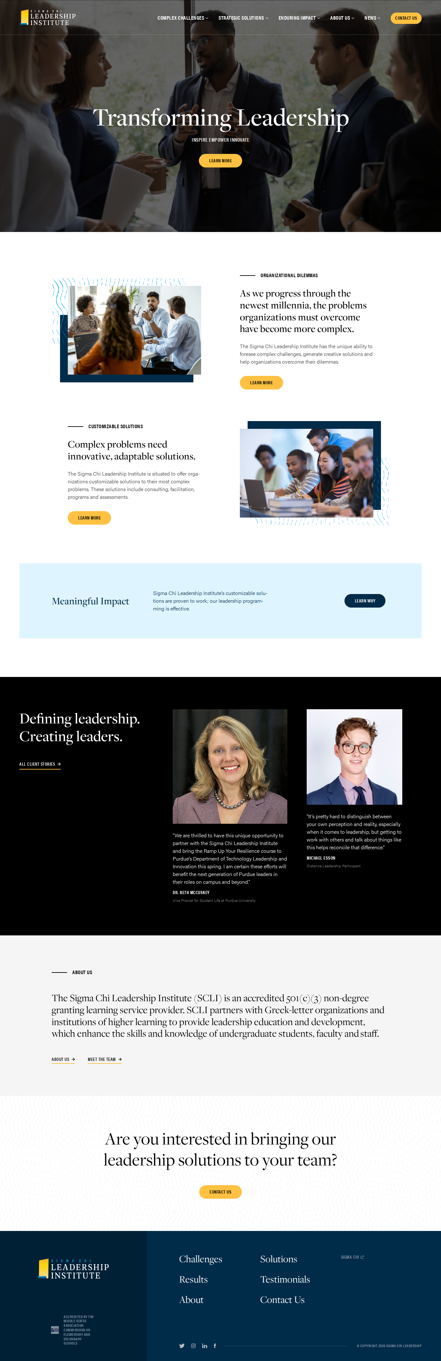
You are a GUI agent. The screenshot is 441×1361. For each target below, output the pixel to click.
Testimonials (285, 1279)
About (191, 1299)
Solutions (278, 1259)
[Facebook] (215, 1346)
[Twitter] (182, 1346)
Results (193, 1279)
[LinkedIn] (204, 1346)
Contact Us (282, 1299)
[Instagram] (193, 1346)
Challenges (200, 1259)
